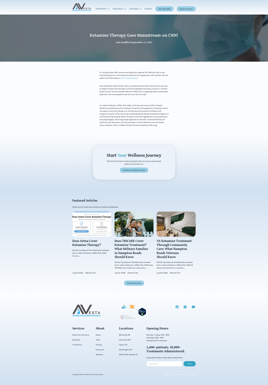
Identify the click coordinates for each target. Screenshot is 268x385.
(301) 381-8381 (164, 9)
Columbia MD (125, 340)
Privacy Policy (169, 374)
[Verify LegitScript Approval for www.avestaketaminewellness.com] (142, 312)
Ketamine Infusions (80, 335)
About (98, 335)
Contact (148, 9)
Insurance (100, 349)
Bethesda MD (124, 335)
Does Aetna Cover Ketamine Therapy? (86, 242)
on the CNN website (129, 78)
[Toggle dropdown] (109, 9)
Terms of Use (181, 374)
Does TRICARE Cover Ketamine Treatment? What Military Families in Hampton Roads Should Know (131, 248)
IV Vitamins (77, 345)
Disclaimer (192, 374)
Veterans (99, 354)
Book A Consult (186, 9)
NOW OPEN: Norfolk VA (128, 354)
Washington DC (125, 349)
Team (98, 340)
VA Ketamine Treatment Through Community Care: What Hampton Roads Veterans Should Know (174, 248)
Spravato (76, 340)
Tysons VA (123, 345)
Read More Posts (134, 283)
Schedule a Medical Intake (134, 170)
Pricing (99, 345)
